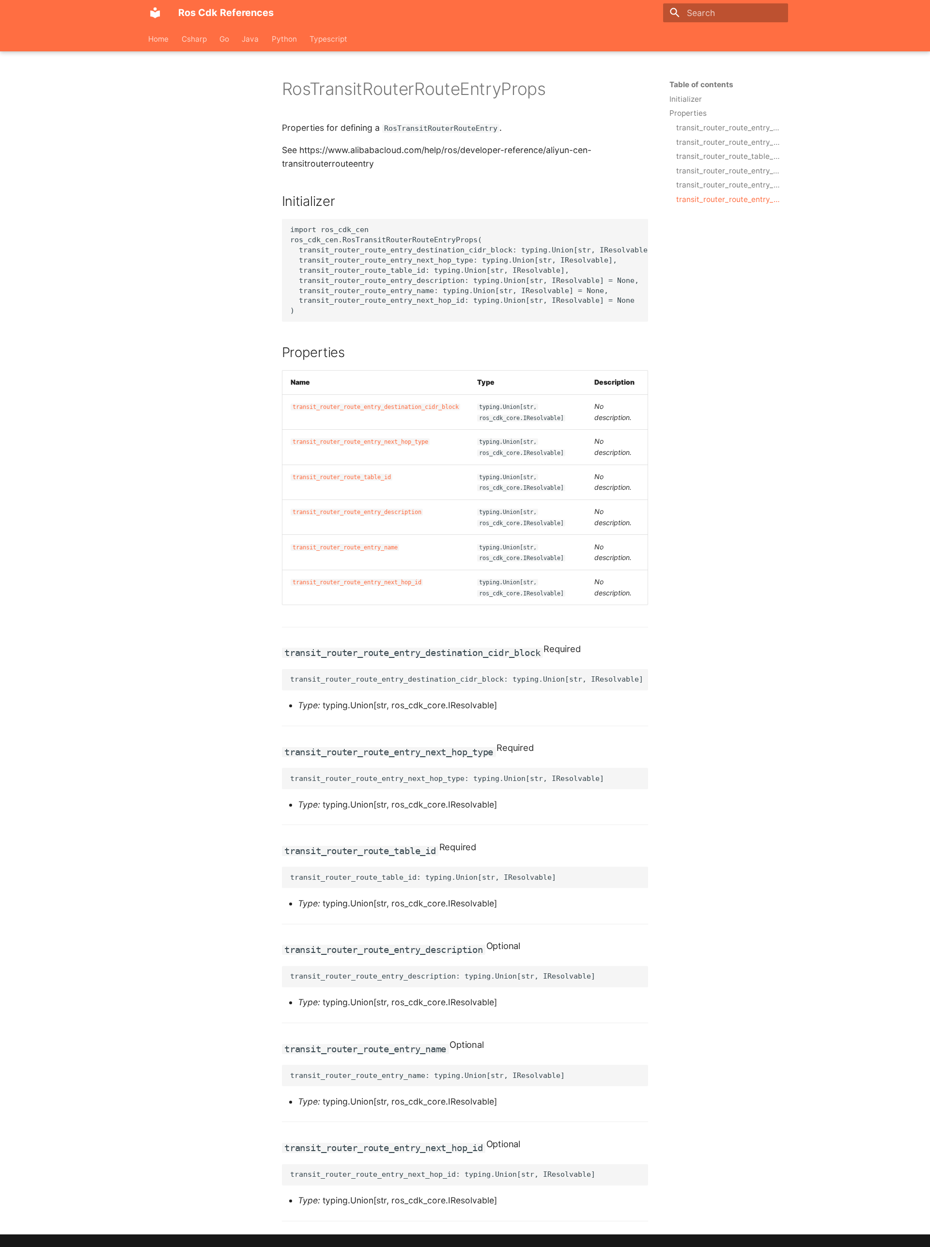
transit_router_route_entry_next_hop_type (360, 441)
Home (159, 38)
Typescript (328, 38)
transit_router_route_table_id (342, 477)
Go (224, 38)
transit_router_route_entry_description (357, 512)
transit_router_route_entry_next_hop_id (357, 582)
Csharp (194, 38)
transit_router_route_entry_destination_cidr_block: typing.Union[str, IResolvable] (466, 679)
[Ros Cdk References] (155, 12)
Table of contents (701, 84)
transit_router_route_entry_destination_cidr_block (376, 407)
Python (284, 38)
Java (250, 38)
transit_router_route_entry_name (345, 547)
